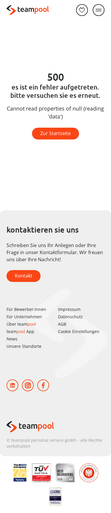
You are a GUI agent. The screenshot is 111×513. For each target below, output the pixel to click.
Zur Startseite (55, 133)
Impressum (69, 309)
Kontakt (23, 275)
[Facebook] (43, 385)
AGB (62, 324)
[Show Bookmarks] (82, 10)
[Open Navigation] (98, 10)
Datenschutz (70, 316)
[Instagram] (28, 385)
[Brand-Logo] (28, 10)
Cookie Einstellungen (78, 331)
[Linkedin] (12, 385)
